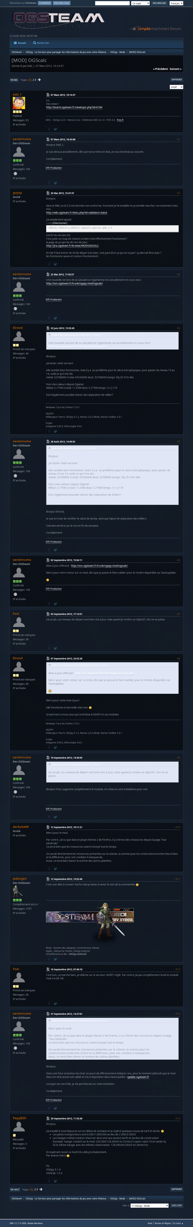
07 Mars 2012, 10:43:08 (63, 139)
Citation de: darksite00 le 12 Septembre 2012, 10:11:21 (79, 1020)
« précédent (160, 69)
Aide (150, 1223)
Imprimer (177, 79)
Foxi (16, 614)
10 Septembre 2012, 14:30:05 (66, 757)
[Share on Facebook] (49, 129)
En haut (15, 1189)
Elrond (18, 328)
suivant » (176, 69)
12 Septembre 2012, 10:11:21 (66, 827)
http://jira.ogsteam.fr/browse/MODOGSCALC (72, 245)
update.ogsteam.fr (138, 1077)
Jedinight (20, 879)
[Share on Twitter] (55, 129)
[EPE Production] (15, 173)
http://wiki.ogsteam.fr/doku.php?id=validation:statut (76, 212)
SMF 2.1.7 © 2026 (18, 1223)
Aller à (126, 1205)
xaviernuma (22, 139)
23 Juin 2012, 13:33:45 (62, 328)
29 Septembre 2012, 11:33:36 (66, 1118)
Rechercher (43, 43)
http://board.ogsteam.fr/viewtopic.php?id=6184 (74, 107)
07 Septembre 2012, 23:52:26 (66, 658)
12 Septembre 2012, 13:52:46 (66, 879)
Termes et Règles (163, 1223)
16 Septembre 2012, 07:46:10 (66, 969)
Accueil (22, 43)
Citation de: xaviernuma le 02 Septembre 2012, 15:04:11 (80, 665)
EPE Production (54, 167)
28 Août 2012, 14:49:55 (63, 441)
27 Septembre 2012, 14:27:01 (66, 1014)
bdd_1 (17, 94)
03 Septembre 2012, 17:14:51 (66, 613)
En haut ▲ (178, 1223)
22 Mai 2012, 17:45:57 (62, 274)
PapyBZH (19, 1118)
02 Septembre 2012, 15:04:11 (66, 560)
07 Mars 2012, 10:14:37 (63, 95)
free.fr (120, 120)
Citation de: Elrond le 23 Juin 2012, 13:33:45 (73, 448)
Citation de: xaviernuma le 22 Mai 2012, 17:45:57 (76, 335)
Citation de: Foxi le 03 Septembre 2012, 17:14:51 (75, 764)
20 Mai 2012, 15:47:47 (62, 193)
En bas (14, 80)
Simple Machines (35, 1223)
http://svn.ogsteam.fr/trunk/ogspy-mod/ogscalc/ (74, 283)
